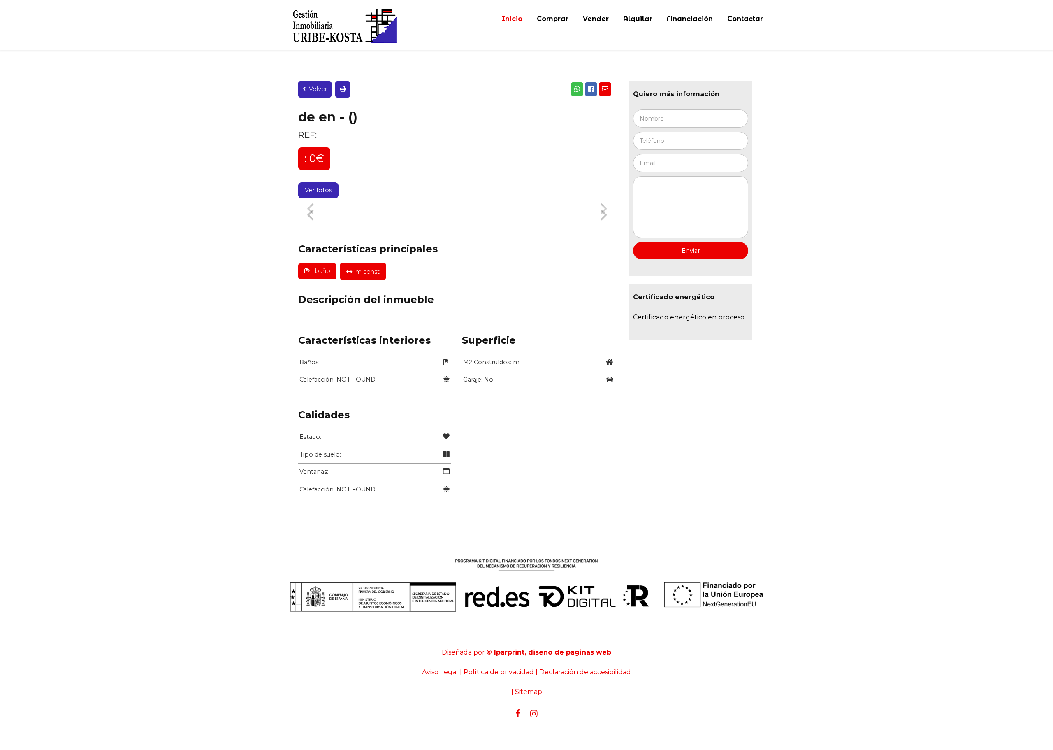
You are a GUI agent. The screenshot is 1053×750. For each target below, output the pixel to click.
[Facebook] (517, 713)
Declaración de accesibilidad (585, 672)
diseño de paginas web (569, 652)
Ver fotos (318, 190)
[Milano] (341, 25)
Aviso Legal (440, 672)
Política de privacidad (499, 672)
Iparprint (509, 652)
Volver (318, 89)
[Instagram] (534, 713)
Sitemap (528, 692)
